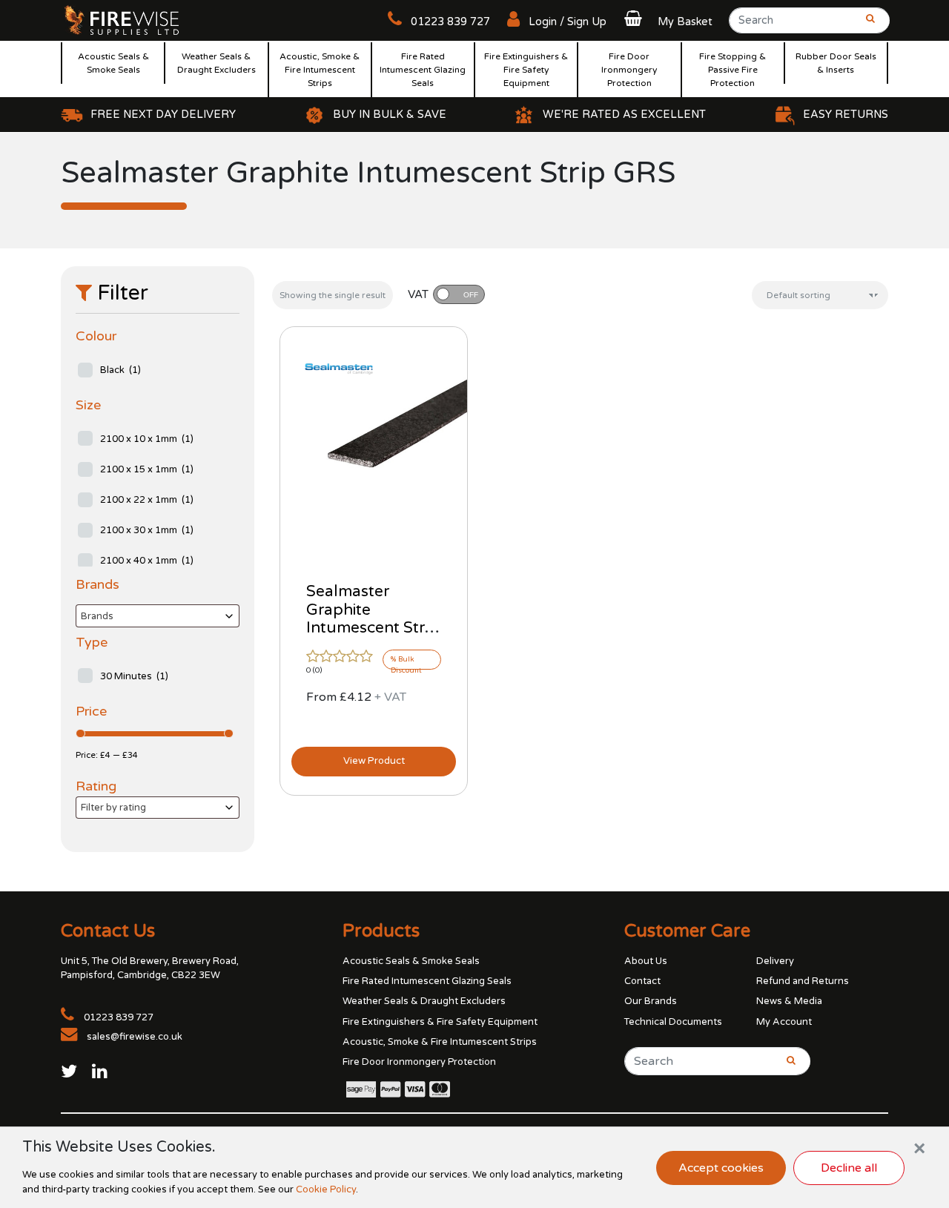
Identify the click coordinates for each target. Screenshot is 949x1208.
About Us (645, 961)
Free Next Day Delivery (163, 114)
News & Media (789, 1001)
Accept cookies (721, 1168)
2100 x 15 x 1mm (147, 469)
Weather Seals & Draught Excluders (216, 63)
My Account (784, 1022)
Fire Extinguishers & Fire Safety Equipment (526, 69)
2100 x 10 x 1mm (147, 439)
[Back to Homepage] (122, 19)
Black (120, 370)
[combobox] (157, 615)
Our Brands (650, 1001)
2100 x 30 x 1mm (147, 530)
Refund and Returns (802, 981)
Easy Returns (845, 114)
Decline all (849, 1168)
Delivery (775, 961)
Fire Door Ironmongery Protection (629, 69)
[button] (666, 22)
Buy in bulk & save (389, 114)
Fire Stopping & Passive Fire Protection (732, 69)
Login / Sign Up (566, 22)
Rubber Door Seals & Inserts (836, 63)
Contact (642, 981)
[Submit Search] (866, 25)
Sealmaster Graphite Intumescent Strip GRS (372, 619)
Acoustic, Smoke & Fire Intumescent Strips (320, 69)
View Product (374, 761)
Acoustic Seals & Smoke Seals (113, 63)
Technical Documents (673, 1022)
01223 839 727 (449, 22)
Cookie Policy (326, 1189)
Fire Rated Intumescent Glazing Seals (423, 69)
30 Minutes (134, 676)
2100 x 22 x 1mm (147, 500)
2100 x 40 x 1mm (147, 561)
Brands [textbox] (97, 616)
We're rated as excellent (624, 114)
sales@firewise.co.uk (134, 1037)
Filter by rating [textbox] (113, 807)
